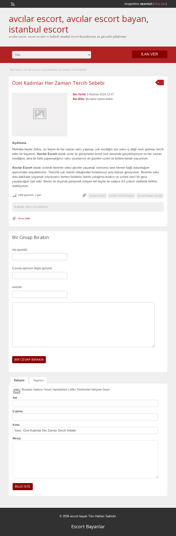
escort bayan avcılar (150, 195)
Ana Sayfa (15, 69)
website (17, 287)
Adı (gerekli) (19, 249)
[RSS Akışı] (12, 3)
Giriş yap (159, 3)
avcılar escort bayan (121, 195)
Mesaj (16, 438)
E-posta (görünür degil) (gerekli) (32, 268)
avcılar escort (31, 69)
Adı (15, 397)
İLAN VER (149, 54)
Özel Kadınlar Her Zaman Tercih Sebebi (58, 82)
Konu (16, 424)
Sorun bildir (24, 218)
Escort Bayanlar (88, 526)
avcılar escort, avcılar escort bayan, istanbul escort (79, 24)
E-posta (18, 411)
